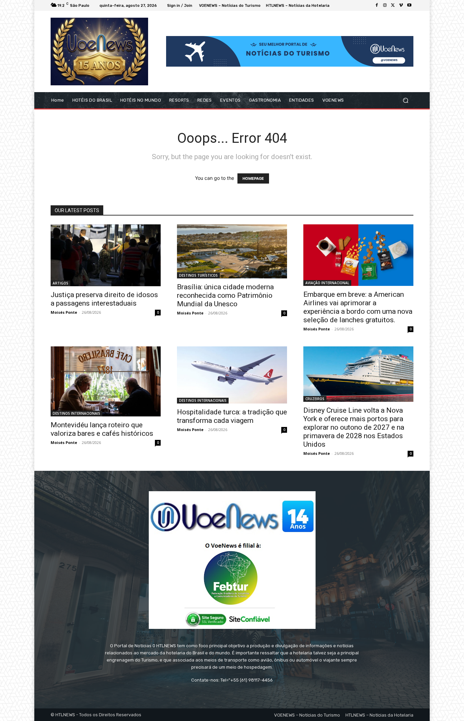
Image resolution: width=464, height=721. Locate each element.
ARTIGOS (60, 283)
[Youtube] (409, 5)
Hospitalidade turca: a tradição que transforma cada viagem (232, 416)
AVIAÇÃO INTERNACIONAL (327, 282)
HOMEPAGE (253, 178)
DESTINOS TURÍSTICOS (198, 275)
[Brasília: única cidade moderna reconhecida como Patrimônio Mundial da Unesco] (232, 251)
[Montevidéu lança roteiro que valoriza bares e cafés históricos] (106, 381)
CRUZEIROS (314, 398)
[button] (405, 100)
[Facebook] (377, 5)
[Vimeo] (401, 5)
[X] (393, 5)
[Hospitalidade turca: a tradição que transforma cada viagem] (232, 375)
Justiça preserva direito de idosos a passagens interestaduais (104, 299)
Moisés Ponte (64, 312)
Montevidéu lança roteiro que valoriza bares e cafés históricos (102, 429)
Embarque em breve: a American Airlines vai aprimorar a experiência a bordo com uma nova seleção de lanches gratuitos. (357, 307)
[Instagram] (385, 5)
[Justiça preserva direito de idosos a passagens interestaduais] (106, 255)
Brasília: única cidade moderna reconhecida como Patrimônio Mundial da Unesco (225, 295)
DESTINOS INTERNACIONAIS (76, 413)
